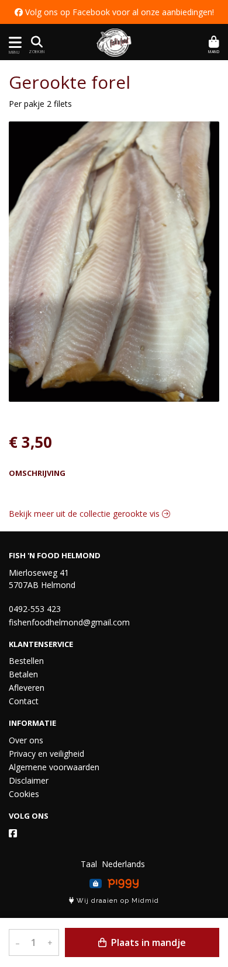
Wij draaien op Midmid (116, 901)
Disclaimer (29, 780)
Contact (24, 701)
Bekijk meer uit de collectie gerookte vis (85, 513)
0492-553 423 (35, 608)
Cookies (24, 793)
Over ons (26, 740)
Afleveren (26, 687)
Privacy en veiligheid (46, 753)
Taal (89, 863)
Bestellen (26, 660)
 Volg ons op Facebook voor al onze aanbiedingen (113, 12)
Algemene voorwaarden (54, 767)
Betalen (23, 674)
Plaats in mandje (147, 942)
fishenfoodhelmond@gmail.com (69, 622)
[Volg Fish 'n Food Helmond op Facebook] (13, 833)
